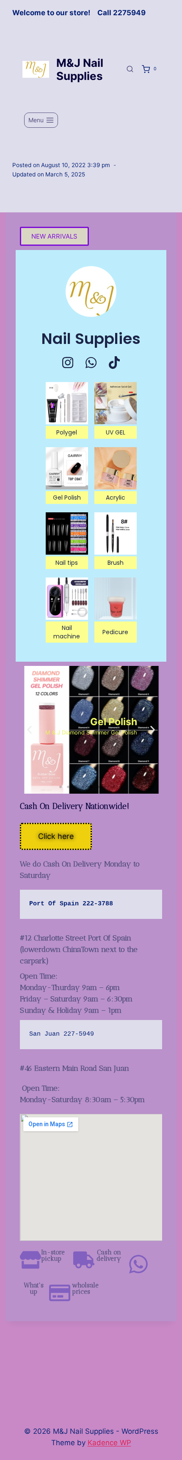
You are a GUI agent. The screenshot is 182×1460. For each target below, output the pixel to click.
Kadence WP (109, 1442)
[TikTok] (114, 362)
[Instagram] (67, 362)
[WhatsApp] (91, 362)
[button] (29, 730)
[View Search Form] (130, 69)
